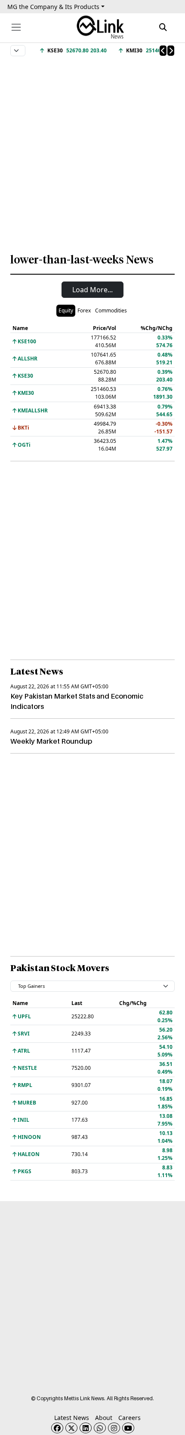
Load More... (92, 289)
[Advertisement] (92, 150)
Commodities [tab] (111, 310)
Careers (129, 1418)
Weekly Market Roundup (51, 741)
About (103, 1418)
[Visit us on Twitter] (71, 1428)
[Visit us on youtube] (128, 1428)
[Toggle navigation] (16, 27)
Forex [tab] (84, 310)
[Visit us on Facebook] (57, 1428)
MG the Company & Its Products (53, 7)
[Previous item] (163, 50)
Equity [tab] (66, 310)
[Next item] (170, 50)
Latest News (71, 1418)
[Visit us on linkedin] (86, 1428)
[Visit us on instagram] (114, 1428)
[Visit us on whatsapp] (100, 1428)
